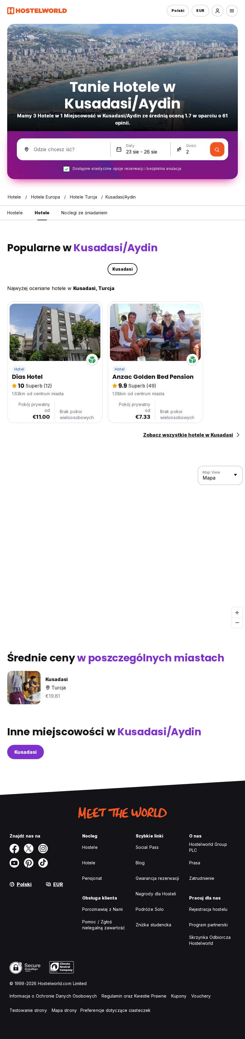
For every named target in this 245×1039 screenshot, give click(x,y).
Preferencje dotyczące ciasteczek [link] (115, 1010)
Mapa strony (64, 1010)
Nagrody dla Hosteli (156, 893)
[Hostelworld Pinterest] (28, 863)
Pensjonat (92, 878)
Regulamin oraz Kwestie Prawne (134, 995)
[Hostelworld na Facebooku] (14, 848)
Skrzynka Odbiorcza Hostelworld (210, 940)
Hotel (19, 369)
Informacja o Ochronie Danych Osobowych (53, 995)
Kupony (179, 995)
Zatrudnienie (201, 878)
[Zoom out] (237, 622)
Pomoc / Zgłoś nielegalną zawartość (103, 924)
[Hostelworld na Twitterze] (28, 848)
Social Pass (147, 847)
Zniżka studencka (154, 924)
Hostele (90, 847)
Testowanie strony (28, 1010)
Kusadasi (25, 752)
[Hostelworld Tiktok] (43, 863)
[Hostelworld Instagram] (43, 848)
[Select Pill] (217, 11)
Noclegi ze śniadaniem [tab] (84, 212)
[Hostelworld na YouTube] (14, 863)
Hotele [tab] (42, 212)
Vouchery (201, 995)
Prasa (194, 862)
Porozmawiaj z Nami (102, 909)
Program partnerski (208, 924)
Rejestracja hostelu (208, 909)
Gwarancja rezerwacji (157, 878)
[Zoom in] (237, 613)
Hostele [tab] (15, 212)
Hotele (89, 862)
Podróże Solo (150, 909)
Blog (140, 862)
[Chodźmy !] (217, 149)
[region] (122, 546)
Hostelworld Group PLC (208, 847)
